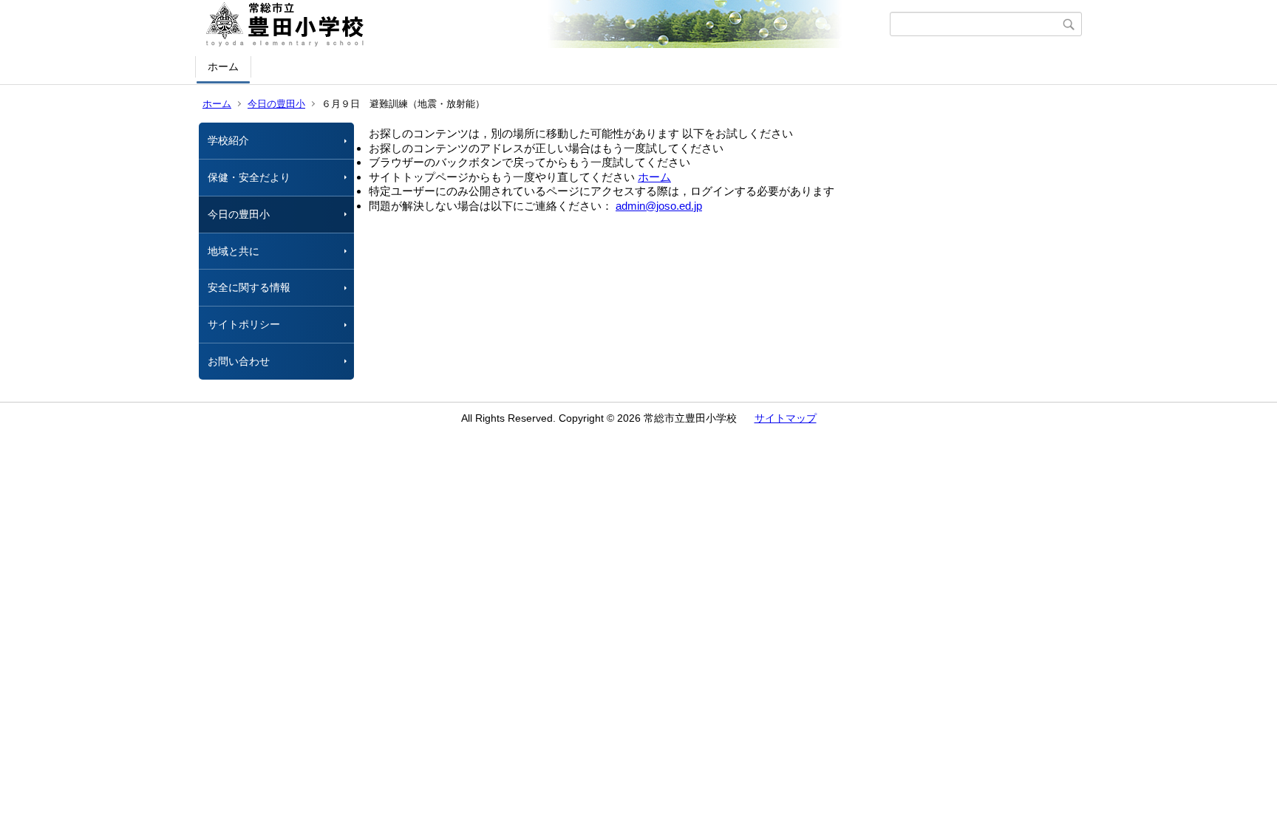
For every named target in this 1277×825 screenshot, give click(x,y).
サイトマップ (786, 418)
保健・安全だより (249, 177)
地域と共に (233, 251)
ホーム (223, 66)
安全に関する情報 (249, 287)
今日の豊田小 (276, 103)
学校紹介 (228, 140)
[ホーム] (544, 24)
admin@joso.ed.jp (659, 205)
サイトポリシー (244, 324)
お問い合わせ (239, 361)
